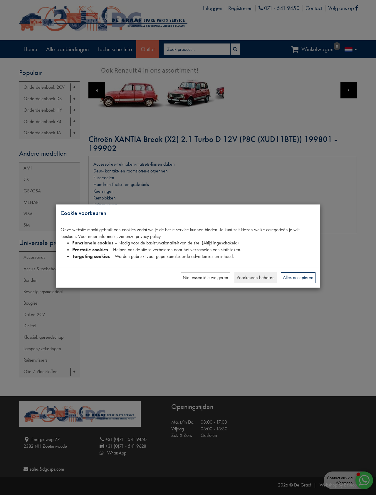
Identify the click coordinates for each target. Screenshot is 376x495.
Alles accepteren (298, 277)
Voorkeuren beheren (255, 277)
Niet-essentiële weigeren (205, 277)
